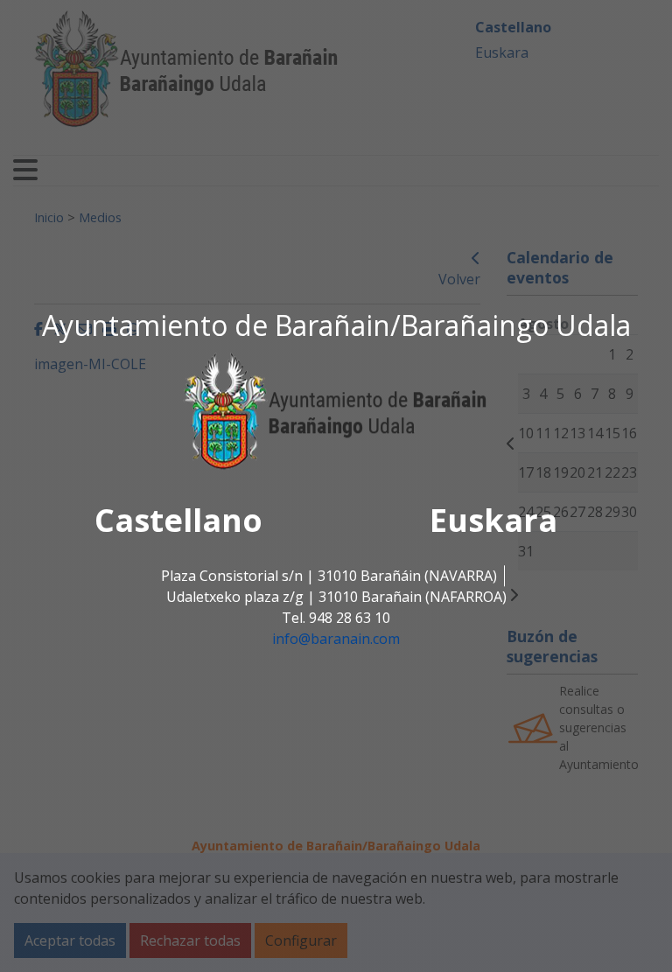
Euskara (493, 520)
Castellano (178, 520)
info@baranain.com (336, 638)
